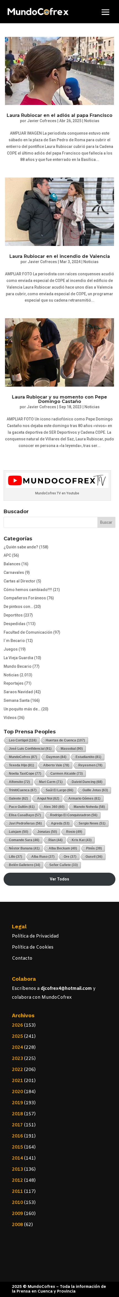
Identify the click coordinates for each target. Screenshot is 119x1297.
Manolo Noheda (89, 807)
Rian (55, 840)
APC (7, 555)
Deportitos (13, 615)
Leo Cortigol (23, 740)
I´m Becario (14, 640)
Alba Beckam (63, 848)
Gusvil (94, 857)
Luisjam (18, 832)
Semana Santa (17, 700)
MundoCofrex (23, 757)
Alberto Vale (56, 765)
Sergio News (92, 823)
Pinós (94, 848)
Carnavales (14, 572)
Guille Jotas (95, 790)
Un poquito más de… (22, 709)
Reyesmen (90, 765)
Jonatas (47, 832)
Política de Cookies (32, 947)
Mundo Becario (18, 666)
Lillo (15, 857)
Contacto (22, 958)
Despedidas (14, 623)
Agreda (60, 823)
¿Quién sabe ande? (21, 547)
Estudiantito (88, 757)
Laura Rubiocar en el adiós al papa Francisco (59, 115)
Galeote (18, 798)
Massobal (72, 749)
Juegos (11, 649)
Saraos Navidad (18, 692)
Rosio (74, 832)
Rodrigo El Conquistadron (73, 815)
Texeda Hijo (21, 765)
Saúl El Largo (59, 790)
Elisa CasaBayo (25, 815)
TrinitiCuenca (23, 790)
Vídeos (10, 717)
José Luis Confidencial (30, 749)
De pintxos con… (18, 606)
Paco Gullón (22, 807)
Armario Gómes (84, 798)
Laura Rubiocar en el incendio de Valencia (59, 256)
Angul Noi (48, 798)
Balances (12, 564)
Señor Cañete (63, 865)
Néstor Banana (24, 848)
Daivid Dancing (87, 782)
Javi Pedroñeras (25, 823)
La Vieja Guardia (18, 658)
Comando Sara (24, 840)
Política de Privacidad (35, 936)
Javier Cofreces (41, 121)
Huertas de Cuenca (65, 740)
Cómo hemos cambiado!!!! (28, 589)
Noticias (91, 121)
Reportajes (14, 683)
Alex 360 (54, 807)
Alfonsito (19, 782)
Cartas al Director (19, 581)
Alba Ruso (43, 857)
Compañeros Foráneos (25, 598)
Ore (70, 857)
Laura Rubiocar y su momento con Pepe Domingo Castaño (59, 399)
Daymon (56, 757)
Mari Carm (51, 782)
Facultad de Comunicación (28, 632)
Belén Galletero (24, 865)
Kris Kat (82, 840)
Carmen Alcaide (66, 773)
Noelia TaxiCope (25, 773)
